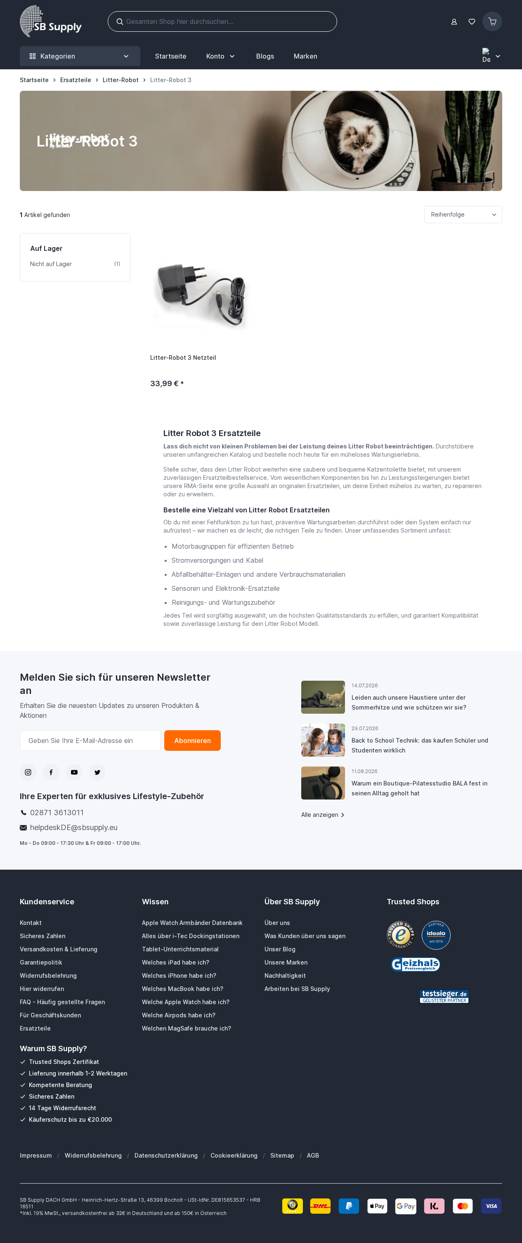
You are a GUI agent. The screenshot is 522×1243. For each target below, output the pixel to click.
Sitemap (282, 1155)
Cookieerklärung (233, 1155)
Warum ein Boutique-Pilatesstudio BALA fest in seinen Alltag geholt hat (419, 788)
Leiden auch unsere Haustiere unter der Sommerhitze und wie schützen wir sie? (409, 702)
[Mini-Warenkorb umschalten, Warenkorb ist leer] (492, 21)
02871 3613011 (57, 812)
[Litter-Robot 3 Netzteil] (201, 289)
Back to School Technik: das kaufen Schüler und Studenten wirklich (420, 745)
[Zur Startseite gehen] (51, 21)
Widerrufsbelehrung (93, 1155)
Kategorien (57, 56)
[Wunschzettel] (472, 22)
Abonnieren (192, 740)
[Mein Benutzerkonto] (454, 21)
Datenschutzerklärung (166, 1155)
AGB (313, 1155)
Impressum (36, 1155)
